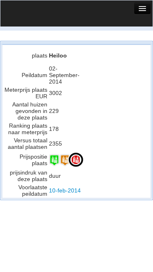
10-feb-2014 (65, 190)
